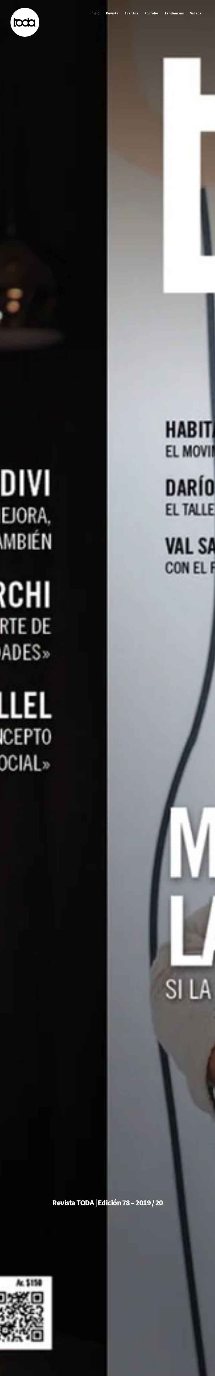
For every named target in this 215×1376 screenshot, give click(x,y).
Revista (112, 13)
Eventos (131, 13)
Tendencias (174, 13)
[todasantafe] (24, 35)
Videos (195, 13)
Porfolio (151, 13)
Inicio (95, 13)
